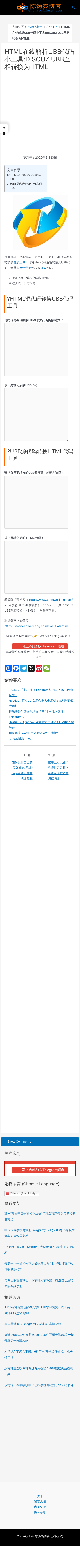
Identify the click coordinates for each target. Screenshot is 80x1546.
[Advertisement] (40, 113)
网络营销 (25, 268)
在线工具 (52, 26)
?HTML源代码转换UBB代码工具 (25, 177)
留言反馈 (40, 1501)
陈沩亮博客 (35, 26)
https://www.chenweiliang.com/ (51, 599)
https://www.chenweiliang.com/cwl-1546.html (36, 626)
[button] (4, 128)
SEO (43, 268)
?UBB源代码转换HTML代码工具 (26, 185)
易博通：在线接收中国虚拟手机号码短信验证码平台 (38, 1385)
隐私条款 (40, 1512)
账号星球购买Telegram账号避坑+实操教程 (32, 1324)
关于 (40, 1496)
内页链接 (40, 1507)
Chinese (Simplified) (22, 1193)
